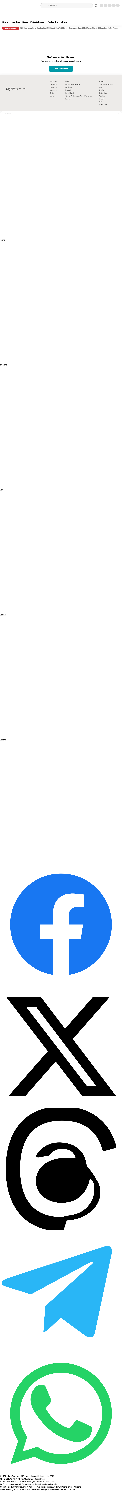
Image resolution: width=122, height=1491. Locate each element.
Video (64, 22)
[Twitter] (105, 5)
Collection (53, 22)
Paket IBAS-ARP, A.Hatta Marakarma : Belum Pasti (24, 1479)
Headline (15, 22)
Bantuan (101, 81)
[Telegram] (61, 1351)
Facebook (53, 84)
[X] (61, 1106)
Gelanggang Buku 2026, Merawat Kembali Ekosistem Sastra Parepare (71, 28)
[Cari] (119, 114)
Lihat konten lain (61, 68)
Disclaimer (53, 87)
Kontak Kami (54, 81)
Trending (102, 96)
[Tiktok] (118, 5)
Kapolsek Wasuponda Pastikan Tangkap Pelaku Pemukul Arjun (28, 1481)
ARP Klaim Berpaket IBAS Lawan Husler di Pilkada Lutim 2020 (28, 1476)
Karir (100, 87)
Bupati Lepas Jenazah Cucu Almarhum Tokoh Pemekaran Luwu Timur (31, 1484)
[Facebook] (101, 5)
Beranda (101, 99)
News (25, 22)
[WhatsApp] (61, 1473)
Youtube (53, 96)
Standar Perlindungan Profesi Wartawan (78, 96)
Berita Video (103, 105)
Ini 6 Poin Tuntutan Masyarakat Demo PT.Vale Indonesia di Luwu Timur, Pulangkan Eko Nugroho (42, 1487)
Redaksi (68, 90)
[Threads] (61, 1229)
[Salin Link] (61, 862)
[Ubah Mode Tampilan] (96, 5)
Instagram (53, 90)
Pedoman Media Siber (72, 84)
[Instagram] (110, 5)
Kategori (68, 99)
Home (5, 22)
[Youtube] (114, 5)
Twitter (52, 93)
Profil (67, 81)
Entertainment (37, 22)
